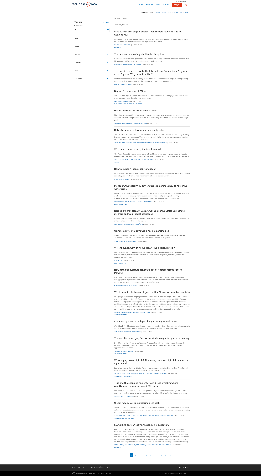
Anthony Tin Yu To (120, 396)
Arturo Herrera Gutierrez (133, 201)
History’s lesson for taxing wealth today (135, 111)
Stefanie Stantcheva (140, 123)
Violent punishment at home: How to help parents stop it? (145, 248)
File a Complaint (184, 467)
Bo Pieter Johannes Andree (122, 415)
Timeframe (78, 26)
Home (141, 4)
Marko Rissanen (126, 84)
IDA (94, 473)
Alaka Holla (118, 260)
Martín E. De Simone (152, 445)
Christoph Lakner (135, 160)
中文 (181, 12)
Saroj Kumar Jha (119, 201)
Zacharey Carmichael (166, 415)
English (151, 12)
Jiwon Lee (117, 312)
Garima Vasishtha (129, 241)
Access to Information (93, 467)
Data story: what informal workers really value (139, 130)
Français (157, 12)
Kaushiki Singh (147, 201)
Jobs (102, 467)
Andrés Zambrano (161, 143)
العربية (169, 12)
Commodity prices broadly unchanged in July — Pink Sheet (146, 321)
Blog (76, 38)
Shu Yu (164, 374)
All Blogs (149, 4)
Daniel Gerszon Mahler (121, 160)
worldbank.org (181, 1)
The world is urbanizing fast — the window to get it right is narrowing (151, 338)
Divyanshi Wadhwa (127, 351)
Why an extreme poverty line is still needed (137, 149)
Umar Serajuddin (147, 160)
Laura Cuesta (118, 224)
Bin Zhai (116, 374)
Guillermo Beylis (131, 143)
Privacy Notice (81, 467)
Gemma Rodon (140, 445)
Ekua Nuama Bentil (165, 445)
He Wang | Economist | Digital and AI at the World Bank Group (140, 374)
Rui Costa (117, 84)
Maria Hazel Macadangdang (131, 332)
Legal (73, 467)
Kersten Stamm (145, 312)
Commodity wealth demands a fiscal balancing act (141, 231)
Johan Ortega (127, 64)
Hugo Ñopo (139, 224)
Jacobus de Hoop (129, 224)
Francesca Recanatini (121, 285)
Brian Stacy (118, 45)
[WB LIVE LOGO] (177, 5)
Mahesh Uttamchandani (122, 101)
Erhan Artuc (118, 64)
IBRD (90, 473)
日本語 (186, 12)
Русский (175, 12)
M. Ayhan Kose (118, 241)
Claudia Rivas (137, 64)
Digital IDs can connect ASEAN (130, 91)
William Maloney (119, 143)
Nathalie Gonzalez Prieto (145, 143)
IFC (98, 473)
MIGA (102, 473)
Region (77, 54)
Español (164, 12)
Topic (77, 46)
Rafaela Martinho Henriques (130, 312)
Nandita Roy (127, 45)
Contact (166, 4)
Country (78, 62)
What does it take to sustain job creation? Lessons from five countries (152, 292)
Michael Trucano (129, 445)
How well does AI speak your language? (135, 169)
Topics (158, 4)
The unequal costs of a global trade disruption (139, 54)
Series (77, 70)
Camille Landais (127, 123)
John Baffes (118, 332)
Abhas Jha (117, 351)
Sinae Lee (130, 396)
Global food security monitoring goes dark (137, 403)
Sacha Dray (118, 123)
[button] (186, 5)
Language (78, 78)
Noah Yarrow (118, 445)
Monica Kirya (133, 285)
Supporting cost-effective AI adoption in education (141, 425)
